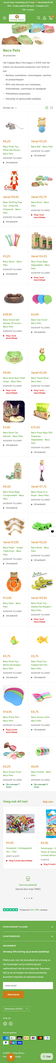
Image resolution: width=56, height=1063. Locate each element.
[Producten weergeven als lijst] (51, 107)
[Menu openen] (4, 18)
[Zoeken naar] (38, 18)
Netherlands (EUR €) (14, 1009)
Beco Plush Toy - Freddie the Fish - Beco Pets (40, 665)
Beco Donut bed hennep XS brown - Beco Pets (12, 323)
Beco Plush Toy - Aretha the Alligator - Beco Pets (42, 607)
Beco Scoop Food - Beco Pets (13, 774)
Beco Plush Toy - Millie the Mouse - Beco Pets (12, 150)
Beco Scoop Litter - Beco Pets (41, 719)
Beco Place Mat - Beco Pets (11, 719)
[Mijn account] (44, 18)
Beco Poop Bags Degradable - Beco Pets (40, 265)
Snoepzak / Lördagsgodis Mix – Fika (19, 850)
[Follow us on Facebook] (5, 1024)
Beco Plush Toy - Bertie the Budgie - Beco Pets (12, 665)
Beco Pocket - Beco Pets (41, 774)
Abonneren (13, 994)
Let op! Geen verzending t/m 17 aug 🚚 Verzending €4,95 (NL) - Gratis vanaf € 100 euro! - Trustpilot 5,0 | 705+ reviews (28, 6)
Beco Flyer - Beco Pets (12, 605)
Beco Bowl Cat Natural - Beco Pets (13, 434)
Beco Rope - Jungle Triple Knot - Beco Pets (13, 551)
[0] (50, 18)
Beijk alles (48, 801)
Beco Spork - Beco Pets (12, 263)
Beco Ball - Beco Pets (42, 146)
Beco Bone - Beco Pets (40, 549)
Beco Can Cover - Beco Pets (40, 321)
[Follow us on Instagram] (11, 1024)
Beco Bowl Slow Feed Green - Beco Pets (14, 380)
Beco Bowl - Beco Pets (40, 204)
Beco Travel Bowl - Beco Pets (40, 380)
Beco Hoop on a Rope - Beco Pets (40, 494)
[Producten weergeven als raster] (46, 107)
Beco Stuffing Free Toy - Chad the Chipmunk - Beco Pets (12, 207)
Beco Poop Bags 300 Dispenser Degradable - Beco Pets (41, 437)
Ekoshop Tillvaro (12, 158)
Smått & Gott (13, 856)
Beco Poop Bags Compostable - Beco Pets (13, 495)
